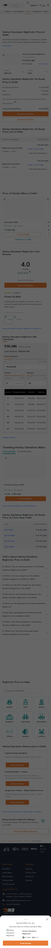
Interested (25, 943)
